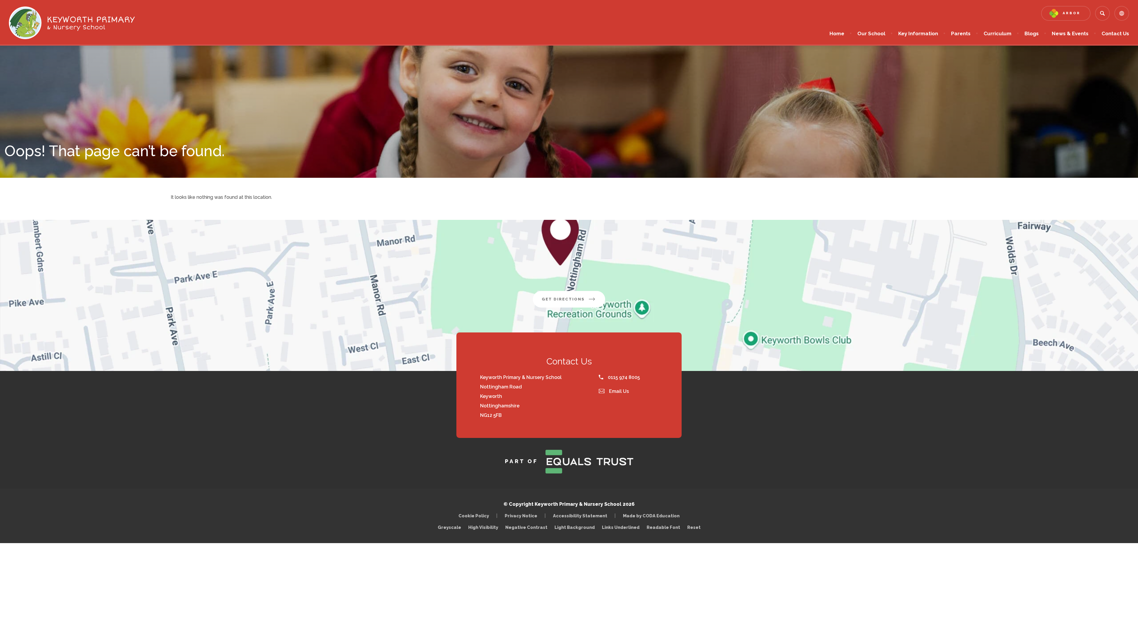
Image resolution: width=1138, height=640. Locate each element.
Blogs (1031, 33)
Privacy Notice (521, 515)
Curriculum (997, 33)
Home (836, 33)
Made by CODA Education (653, 515)
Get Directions (573, 302)
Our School (871, 33)
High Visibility (483, 527)
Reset (694, 527)
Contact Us (1115, 33)
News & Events (1070, 33)
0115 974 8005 (623, 377)
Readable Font (663, 527)
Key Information (918, 33)
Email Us (618, 391)
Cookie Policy (473, 515)
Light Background (574, 527)
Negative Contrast (526, 527)
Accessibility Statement (580, 515)
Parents (961, 33)
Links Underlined (621, 527)
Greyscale (449, 527)
